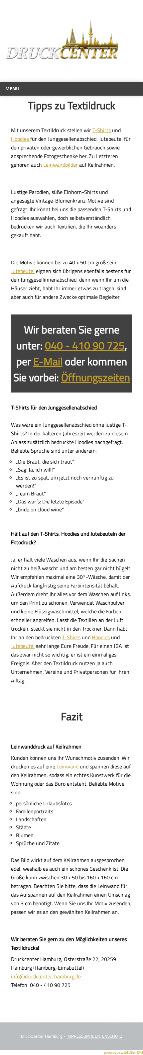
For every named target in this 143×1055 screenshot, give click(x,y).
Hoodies (20, 139)
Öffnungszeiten (95, 377)
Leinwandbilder (61, 165)
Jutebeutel (23, 271)
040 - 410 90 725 (85, 345)
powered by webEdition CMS (123, 1052)
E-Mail (48, 361)
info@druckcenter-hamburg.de (46, 976)
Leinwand (68, 766)
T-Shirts (101, 130)
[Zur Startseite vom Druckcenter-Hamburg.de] (62, 78)
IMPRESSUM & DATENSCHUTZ (94, 1036)
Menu (12, 88)
